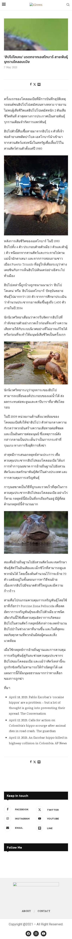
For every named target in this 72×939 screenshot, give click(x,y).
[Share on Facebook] (31, 85)
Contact (44, 912)
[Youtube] (43, 933)
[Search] (68, 5)
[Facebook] (28, 933)
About (26, 912)
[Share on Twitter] (34, 85)
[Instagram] (36, 933)
